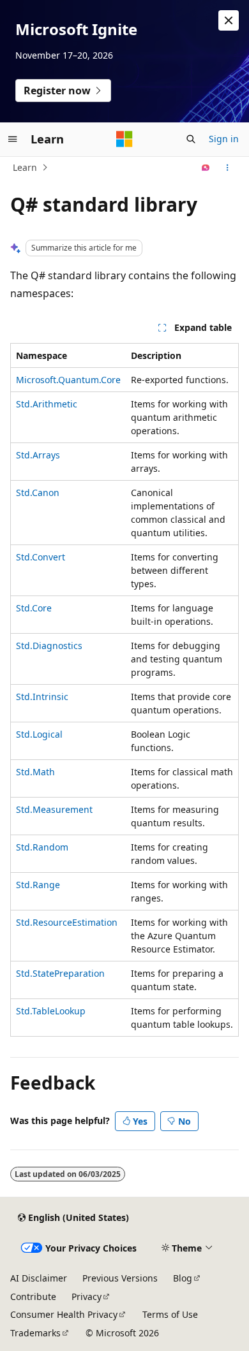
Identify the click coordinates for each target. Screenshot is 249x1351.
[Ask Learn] (205, 167)
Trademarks (35, 1333)
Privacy (87, 1296)
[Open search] (191, 139)
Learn (25, 167)
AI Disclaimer (38, 1278)
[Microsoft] (124, 139)
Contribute (33, 1296)
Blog (182, 1278)
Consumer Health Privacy (63, 1314)
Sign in (224, 139)
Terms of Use (170, 1314)
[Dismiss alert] (228, 20)
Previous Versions (120, 1278)
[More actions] (227, 167)
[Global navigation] (13, 139)
